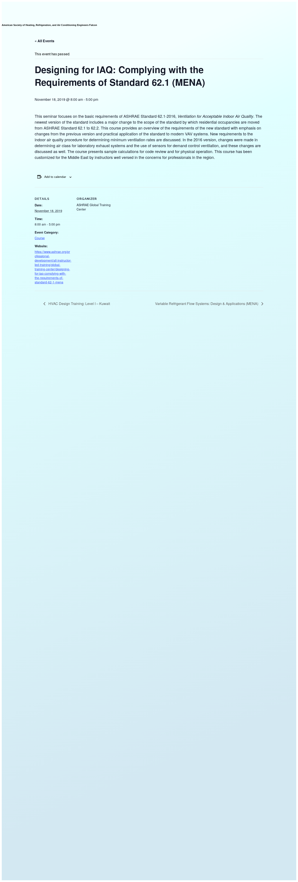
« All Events (44, 40)
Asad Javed (158, 875)
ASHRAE (193, 872)
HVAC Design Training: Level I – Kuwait (79, 303)
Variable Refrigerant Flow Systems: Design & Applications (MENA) (207, 303)
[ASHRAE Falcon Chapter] (12, 4)
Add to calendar (55, 176)
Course (40, 238)
